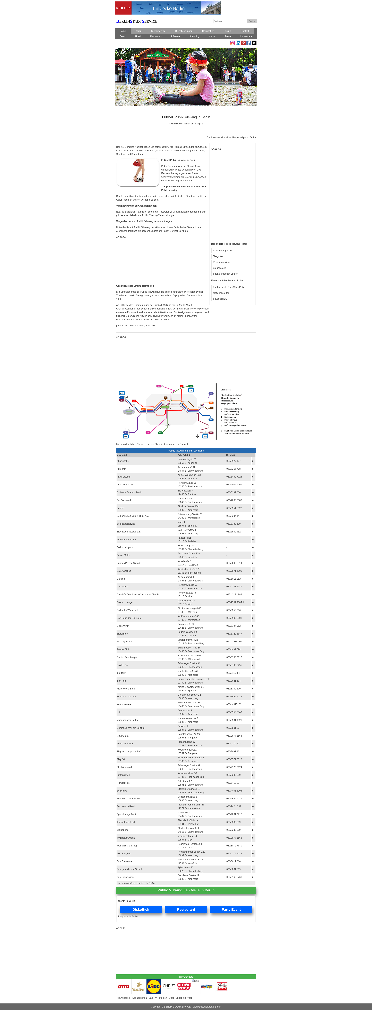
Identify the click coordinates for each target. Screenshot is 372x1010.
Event (123, 36)
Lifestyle (175, 36)
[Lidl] (153, 981)
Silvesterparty (220, 299)
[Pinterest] (243, 42)
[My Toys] (207, 981)
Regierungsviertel (222, 262)
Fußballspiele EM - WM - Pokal (229, 287)
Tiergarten (218, 256)
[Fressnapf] (222, 981)
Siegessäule (219, 268)
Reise (228, 36)
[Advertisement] (162, 261)
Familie (227, 31)
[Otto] (123, 981)
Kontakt (245, 31)
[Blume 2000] (184, 981)
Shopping (194, 36)
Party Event (231, 909)
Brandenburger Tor (222, 250)
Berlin (138, 31)
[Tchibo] (138, 981)
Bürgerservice (158, 31)
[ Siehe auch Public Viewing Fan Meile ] (136, 325)
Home (123, 31)
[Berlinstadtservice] (168, 3)
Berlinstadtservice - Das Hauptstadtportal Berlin (231, 137)
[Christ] (169, 981)
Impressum (246, 36)
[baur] (195, 981)
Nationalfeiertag (221, 293)
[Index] (137, 18)
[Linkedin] (238, 42)
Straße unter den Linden (225, 274)
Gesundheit (208, 31)
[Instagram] (232, 42)
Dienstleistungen (184, 31)
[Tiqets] (186, 385)
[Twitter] (254, 42)
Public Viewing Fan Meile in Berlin (186, 890)
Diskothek (141, 909)
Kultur (212, 36)
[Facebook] (248, 42)
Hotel (138, 36)
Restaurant (156, 36)
